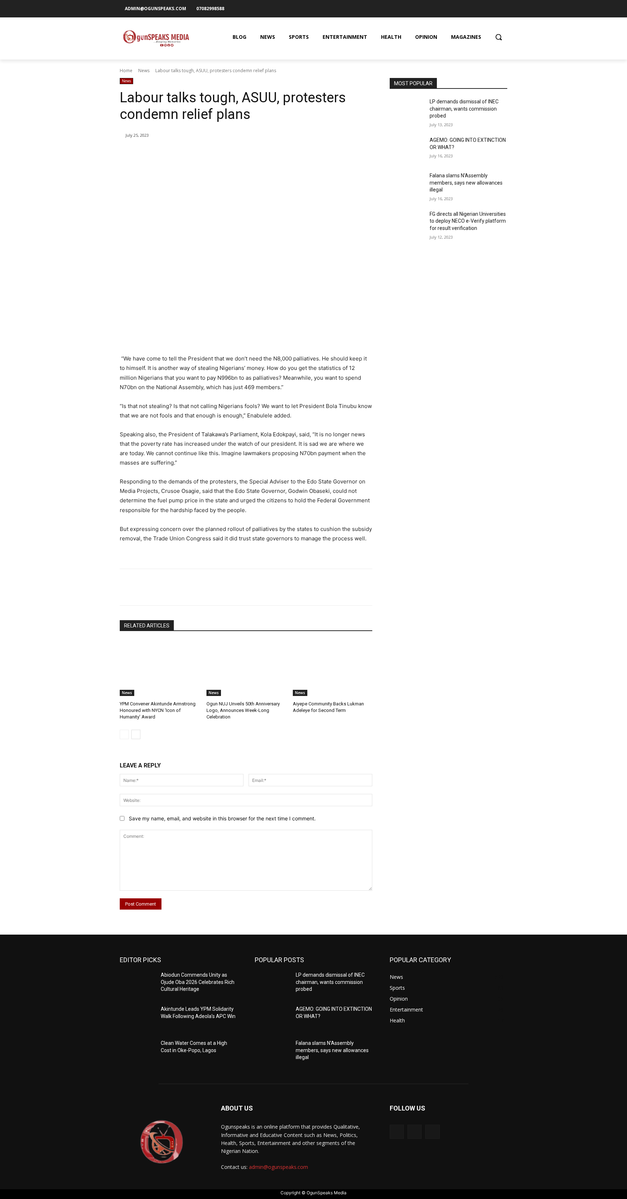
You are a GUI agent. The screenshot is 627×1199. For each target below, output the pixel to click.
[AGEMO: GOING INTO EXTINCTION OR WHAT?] (407, 149)
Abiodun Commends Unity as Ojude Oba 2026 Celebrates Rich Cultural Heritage (197, 982)
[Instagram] (490, 8)
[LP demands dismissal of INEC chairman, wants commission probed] (407, 110)
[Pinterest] (205, 154)
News (143, 70)
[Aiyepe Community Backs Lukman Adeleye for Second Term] (332, 668)
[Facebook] (478, 8)
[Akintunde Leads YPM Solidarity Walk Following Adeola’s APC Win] (137, 1018)
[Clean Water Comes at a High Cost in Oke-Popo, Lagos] (137, 1052)
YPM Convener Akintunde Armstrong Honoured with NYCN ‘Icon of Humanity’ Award (158, 710)
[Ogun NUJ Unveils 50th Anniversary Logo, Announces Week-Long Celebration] (246, 668)
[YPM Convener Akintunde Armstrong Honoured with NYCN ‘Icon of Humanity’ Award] (159, 668)
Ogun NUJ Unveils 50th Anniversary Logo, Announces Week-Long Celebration (243, 710)
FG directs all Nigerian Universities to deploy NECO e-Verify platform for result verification (468, 221)
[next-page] (135, 734)
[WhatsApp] (222, 154)
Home (126, 70)
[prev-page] (124, 734)
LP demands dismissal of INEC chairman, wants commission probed (464, 109)
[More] (239, 154)
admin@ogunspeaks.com (278, 1166)
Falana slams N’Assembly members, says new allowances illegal (466, 183)
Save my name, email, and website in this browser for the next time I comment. (222, 818)
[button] (498, 37)
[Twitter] (502, 8)
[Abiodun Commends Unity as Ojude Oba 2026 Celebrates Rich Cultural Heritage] (137, 984)
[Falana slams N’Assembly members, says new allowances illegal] (407, 184)
